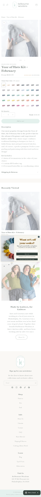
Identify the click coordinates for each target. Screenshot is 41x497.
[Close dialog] (39, 237)
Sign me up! (27, 254)
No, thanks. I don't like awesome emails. (27, 259)
